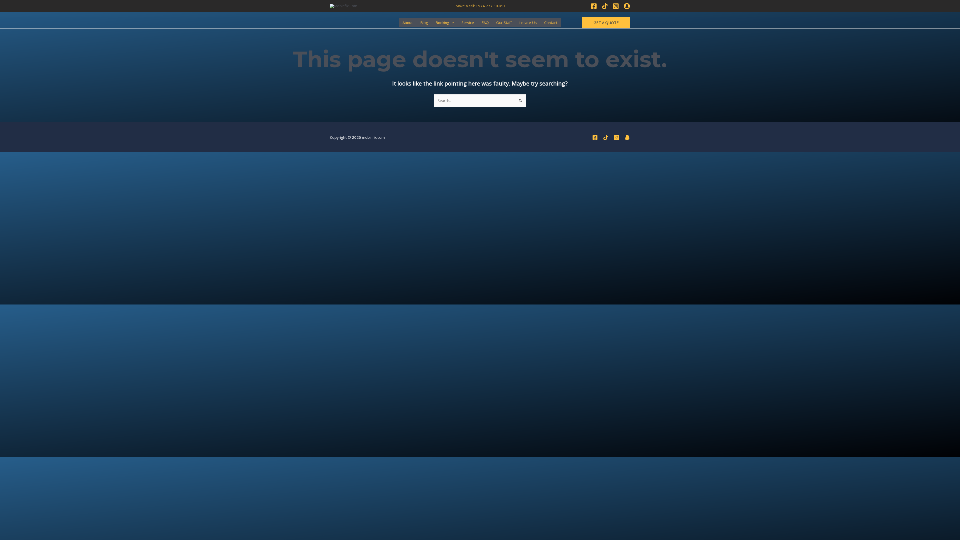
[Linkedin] (627, 6)
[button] (451, 22)
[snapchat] (627, 137)
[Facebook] (594, 6)
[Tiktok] (605, 6)
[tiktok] (605, 137)
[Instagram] (616, 6)
